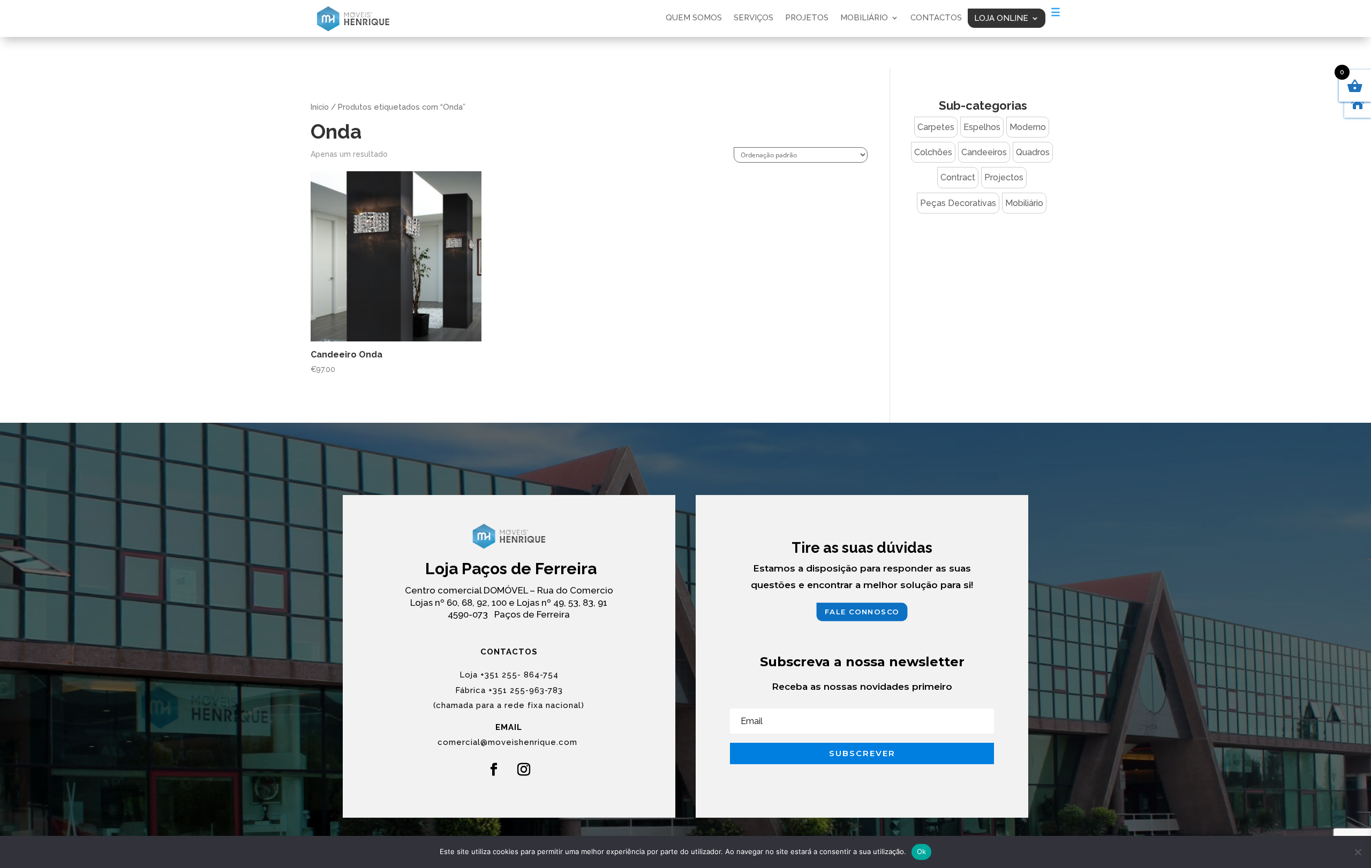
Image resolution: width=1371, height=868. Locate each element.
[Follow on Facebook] (494, 769)
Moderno (1028, 127)
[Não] (1357, 852)
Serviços (753, 18)
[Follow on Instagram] (524, 769)
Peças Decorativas (958, 203)
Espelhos (981, 127)
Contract (957, 177)
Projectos (1003, 177)
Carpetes (935, 127)
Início (320, 106)
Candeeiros (984, 152)
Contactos (936, 18)
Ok (921, 851)
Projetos (806, 18)
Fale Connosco (862, 611)
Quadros (1033, 152)
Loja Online (1001, 18)
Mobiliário (864, 18)
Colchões (933, 152)
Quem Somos (694, 18)
